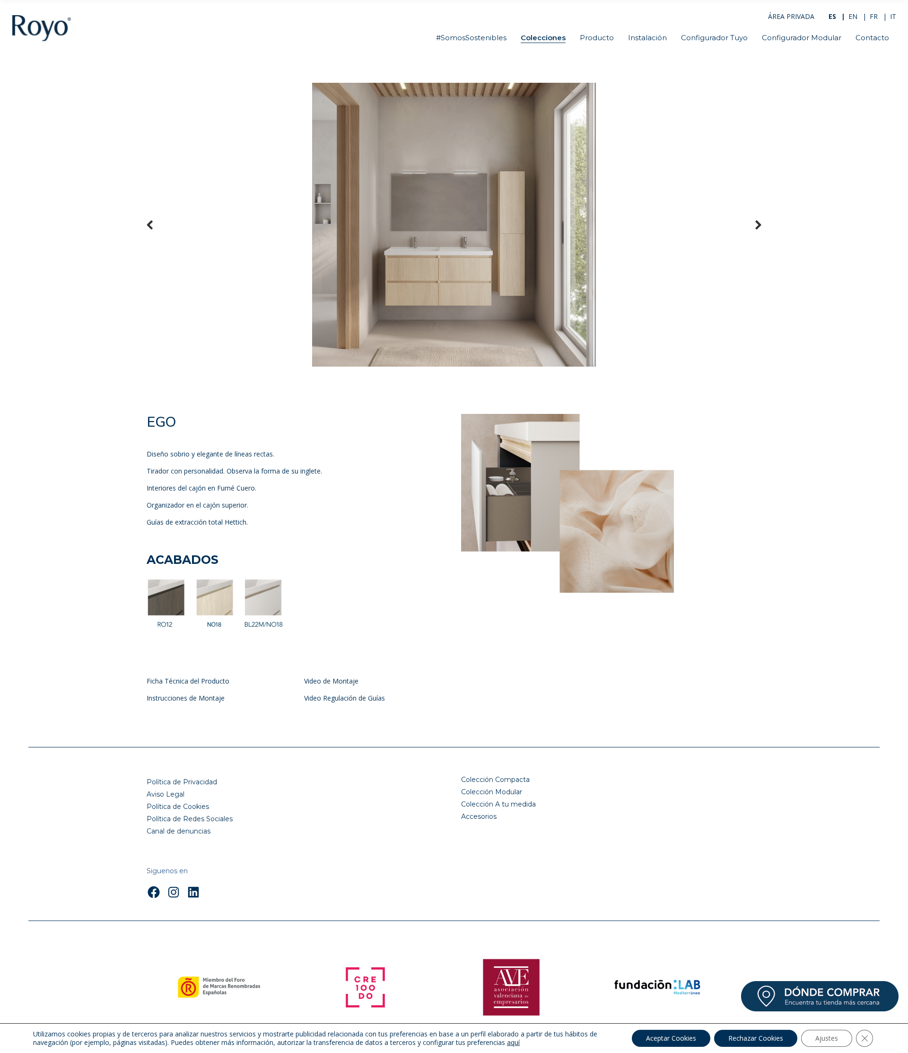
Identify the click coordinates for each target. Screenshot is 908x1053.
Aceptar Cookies (671, 1038)
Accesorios (479, 816)
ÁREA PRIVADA (791, 16)
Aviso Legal (165, 794)
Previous (156, 224)
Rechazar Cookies (755, 1038)
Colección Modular (491, 792)
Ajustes (826, 1038)
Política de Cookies (178, 806)
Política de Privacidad (182, 782)
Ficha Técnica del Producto (188, 680)
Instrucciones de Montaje (186, 697)
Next (751, 224)
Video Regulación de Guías (344, 697)
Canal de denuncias (178, 831)
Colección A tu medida (498, 804)
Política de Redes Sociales (190, 819)
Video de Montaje (331, 680)
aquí (513, 1042)
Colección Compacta (495, 779)
